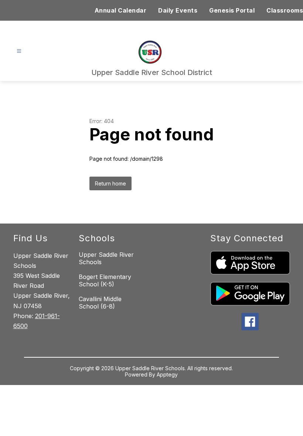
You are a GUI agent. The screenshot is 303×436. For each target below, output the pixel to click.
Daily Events (177, 10)
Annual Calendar (121, 10)
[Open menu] (19, 51)
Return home (110, 183)
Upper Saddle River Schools (106, 258)
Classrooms (284, 10)
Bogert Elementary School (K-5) (105, 280)
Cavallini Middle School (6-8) (100, 302)
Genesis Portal (232, 10)
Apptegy (167, 374)
